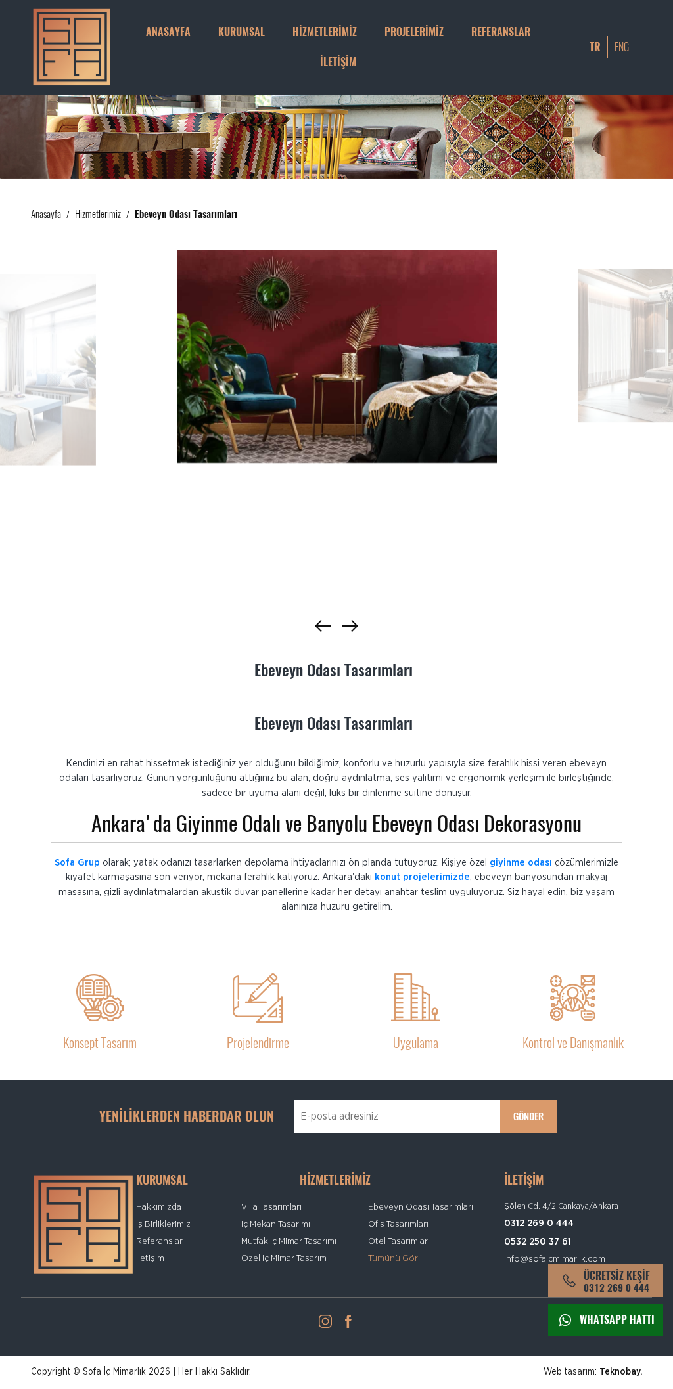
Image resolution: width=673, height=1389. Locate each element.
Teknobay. (620, 1372)
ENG (622, 47)
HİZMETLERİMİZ (324, 32)
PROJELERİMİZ (414, 32)
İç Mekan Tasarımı (275, 1224)
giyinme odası (521, 863)
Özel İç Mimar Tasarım (284, 1258)
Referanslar (159, 1241)
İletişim (150, 1258)
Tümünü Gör (393, 1258)
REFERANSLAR (500, 32)
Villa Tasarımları (271, 1207)
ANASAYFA (168, 32)
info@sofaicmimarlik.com (554, 1259)
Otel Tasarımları (399, 1241)
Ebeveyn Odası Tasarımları (420, 1207)
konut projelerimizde (422, 877)
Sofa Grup (77, 863)
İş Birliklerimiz (163, 1224)
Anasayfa (46, 214)
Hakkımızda (158, 1207)
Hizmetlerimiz (98, 214)
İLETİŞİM (338, 62)
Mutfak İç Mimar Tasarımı (288, 1241)
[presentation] (322, 625)
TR (595, 47)
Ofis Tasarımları (398, 1224)
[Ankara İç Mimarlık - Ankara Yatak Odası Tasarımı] (337, 356)
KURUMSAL (241, 32)
